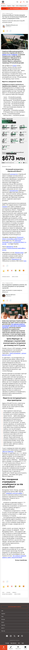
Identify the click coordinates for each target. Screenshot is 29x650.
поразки (4, 206)
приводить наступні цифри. (14, 493)
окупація (8, 592)
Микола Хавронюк (7, 451)
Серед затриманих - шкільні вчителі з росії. (14, 354)
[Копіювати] (10, 30)
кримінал (14, 592)
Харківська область (6, 276)
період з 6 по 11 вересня (9, 54)
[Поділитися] (7, 30)
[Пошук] (24, 2)
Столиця (7, 643)
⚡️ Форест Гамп (23, 8)
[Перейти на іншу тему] (20, 2)
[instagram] (11, 636)
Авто (19, 643)
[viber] (22, 636)
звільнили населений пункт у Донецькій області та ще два (14, 242)
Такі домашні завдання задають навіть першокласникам (14, 556)
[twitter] (14, 636)
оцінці (14, 65)
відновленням (14, 190)
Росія (3, 592)
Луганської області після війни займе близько (12, 238)
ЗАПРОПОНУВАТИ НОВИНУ (14, 606)
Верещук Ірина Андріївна (7, 594)
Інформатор (9, 246)
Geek (23, 643)
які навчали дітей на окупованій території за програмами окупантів (14, 325)
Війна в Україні (15, 276)
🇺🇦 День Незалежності (13, 8)
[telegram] (18, 636)
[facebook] (7, 636)
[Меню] (27, 2)
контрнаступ (14, 174)
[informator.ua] (3, 2)
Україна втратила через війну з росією (14, 249)
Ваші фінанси (13, 643)
